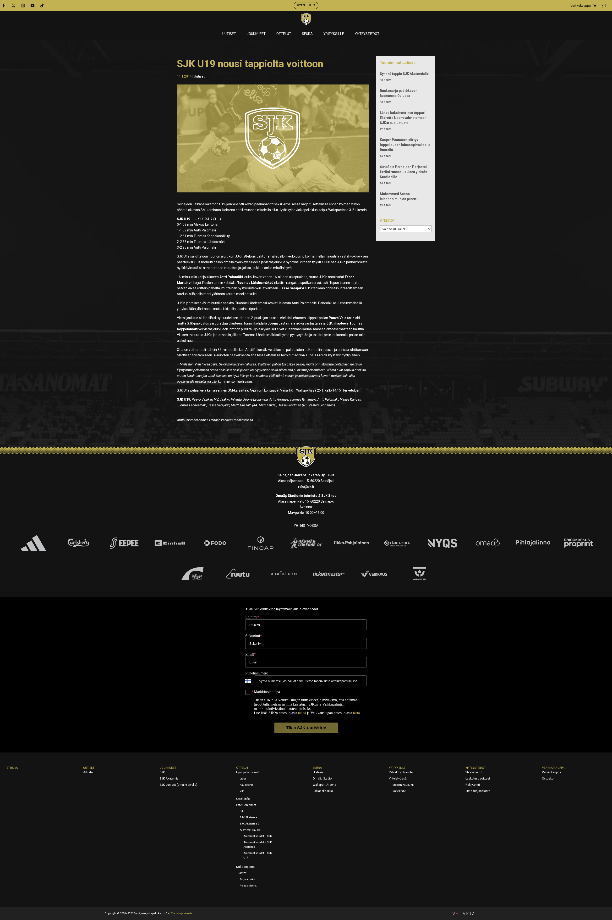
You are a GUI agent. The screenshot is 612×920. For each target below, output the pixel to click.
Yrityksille (333, 34)
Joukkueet (256, 34)
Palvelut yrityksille (401, 772)
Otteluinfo (243, 799)
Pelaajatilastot (248, 885)
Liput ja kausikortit (248, 772)
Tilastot (241, 873)
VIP (242, 791)
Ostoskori (548, 778)
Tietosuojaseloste (477, 791)
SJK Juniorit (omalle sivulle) (178, 784)
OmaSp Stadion (323, 778)
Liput (243, 778)
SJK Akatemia (169, 778)
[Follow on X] (13, 5)
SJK (162, 772)
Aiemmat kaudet (250, 829)
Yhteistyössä (398, 778)
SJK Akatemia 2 (249, 823)
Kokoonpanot (245, 867)
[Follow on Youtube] (32, 5)
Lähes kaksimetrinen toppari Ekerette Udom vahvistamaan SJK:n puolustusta (403, 118)
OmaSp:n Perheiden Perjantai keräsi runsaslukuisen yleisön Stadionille (403, 172)
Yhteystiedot (367, 34)
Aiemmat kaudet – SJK (257, 836)
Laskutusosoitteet (477, 778)
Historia (318, 772)
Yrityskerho (399, 791)
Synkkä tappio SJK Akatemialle (404, 74)
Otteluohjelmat (246, 805)
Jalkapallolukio (323, 791)
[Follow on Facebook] (4, 5)
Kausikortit (246, 784)
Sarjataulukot (248, 879)
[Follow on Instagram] (23, 5)
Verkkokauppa (580, 5)
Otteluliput (306, 5)
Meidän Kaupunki (403, 784)
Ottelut (283, 34)
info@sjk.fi (306, 486)
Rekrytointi (472, 784)
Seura (307, 34)
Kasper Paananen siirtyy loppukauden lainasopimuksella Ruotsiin (405, 145)
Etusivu (12, 767)
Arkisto (88, 772)
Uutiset (229, 34)
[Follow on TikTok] (42, 5)
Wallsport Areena (324, 784)
